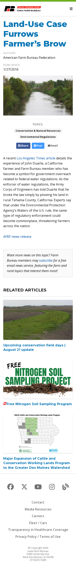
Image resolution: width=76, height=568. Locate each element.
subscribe (45, 260)
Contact (38, 502)
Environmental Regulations (38, 137)
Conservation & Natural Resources (38, 130)
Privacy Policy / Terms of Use (38, 536)
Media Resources (38, 509)
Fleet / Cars (38, 523)
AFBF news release (17, 236)
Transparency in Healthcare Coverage (38, 529)
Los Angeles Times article (36, 158)
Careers (38, 516)
